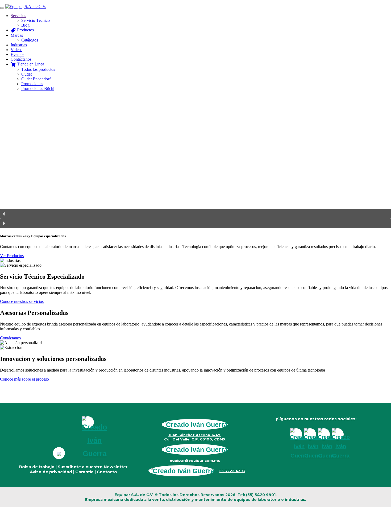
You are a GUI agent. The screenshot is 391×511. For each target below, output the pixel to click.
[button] (195, 214)
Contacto (107, 471)
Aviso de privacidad (51, 471)
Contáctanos (10, 338)
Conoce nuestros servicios (22, 301)
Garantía (84, 471)
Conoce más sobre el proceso (24, 379)
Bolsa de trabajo (37, 466)
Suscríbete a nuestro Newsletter (93, 466)
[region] (195, 161)
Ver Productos (12, 255)
